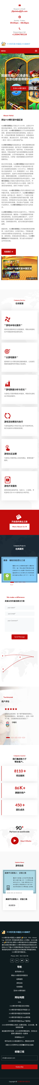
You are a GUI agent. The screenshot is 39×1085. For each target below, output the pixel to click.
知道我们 (8, 252)
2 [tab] (16, 582)
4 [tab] (24, 582)
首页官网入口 (19, 972)
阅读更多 (12, 907)
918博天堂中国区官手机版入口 (19, 1010)
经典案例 (19, 979)
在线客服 (19, 987)
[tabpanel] (19, 570)
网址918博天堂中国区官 (19, 975)
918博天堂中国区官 (23, 1082)
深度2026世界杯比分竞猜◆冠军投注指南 (19, 1045)
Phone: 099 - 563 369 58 (19, 956)
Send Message (19, 637)
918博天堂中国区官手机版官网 (19, 1014)
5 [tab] (11, 584)
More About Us (18, 527)
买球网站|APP (19, 1037)
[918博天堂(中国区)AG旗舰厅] (19, 44)
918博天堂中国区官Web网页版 (19, 1017)
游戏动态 (19, 983)
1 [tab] (11, 582)
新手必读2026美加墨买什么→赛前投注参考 (19, 1041)
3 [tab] (20, 582)
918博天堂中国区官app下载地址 (19, 1021)
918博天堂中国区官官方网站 (19, 1006)
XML (19, 1002)
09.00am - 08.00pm (19, 23)
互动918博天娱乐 (19, 88)
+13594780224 (19, 34)
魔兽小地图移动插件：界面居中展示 (19, 900)
